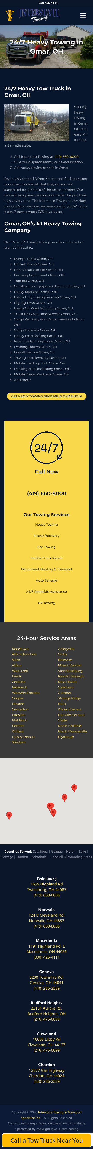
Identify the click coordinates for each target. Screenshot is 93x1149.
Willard (18, 731)
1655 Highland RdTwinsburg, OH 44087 (46, 886)
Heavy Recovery (46, 536)
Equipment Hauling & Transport (46, 569)
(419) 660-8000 (66, 157)
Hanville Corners (71, 715)
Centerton (20, 709)
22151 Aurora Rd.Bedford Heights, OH (46, 1010)
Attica (16, 665)
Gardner (64, 693)
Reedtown (20, 649)
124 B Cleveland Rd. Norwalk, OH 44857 (46, 917)
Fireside (18, 715)
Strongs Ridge (69, 698)
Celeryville (66, 649)
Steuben (19, 742)
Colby (62, 654)
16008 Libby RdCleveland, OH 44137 (46, 1042)
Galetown (66, 687)
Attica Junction (24, 654)
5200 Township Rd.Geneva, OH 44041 (46, 980)
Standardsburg (70, 671)
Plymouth (66, 737)
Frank (16, 676)
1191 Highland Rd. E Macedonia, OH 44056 (47, 949)
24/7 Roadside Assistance (46, 592)
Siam (16, 660)
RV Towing (46, 603)
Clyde (62, 720)
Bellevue (65, 660)
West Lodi (20, 671)
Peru (62, 704)
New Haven (67, 682)
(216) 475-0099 (47, 1019)
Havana (18, 704)
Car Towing (46, 547)
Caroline (18, 682)
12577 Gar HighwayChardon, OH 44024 (46, 1073)
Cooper (18, 698)
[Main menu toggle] (83, 15)
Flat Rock (19, 720)
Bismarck (19, 687)
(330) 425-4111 (47, 957)
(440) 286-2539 (47, 988)
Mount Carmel (69, 665)
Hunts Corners (23, 737)
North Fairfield (69, 726)
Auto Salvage (46, 580)
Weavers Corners (25, 693)
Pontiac (18, 726)
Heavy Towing (46, 524)
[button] (9, 816)
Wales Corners (69, 709)
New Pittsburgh (70, 676)
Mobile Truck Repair (46, 558)
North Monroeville (72, 731)
